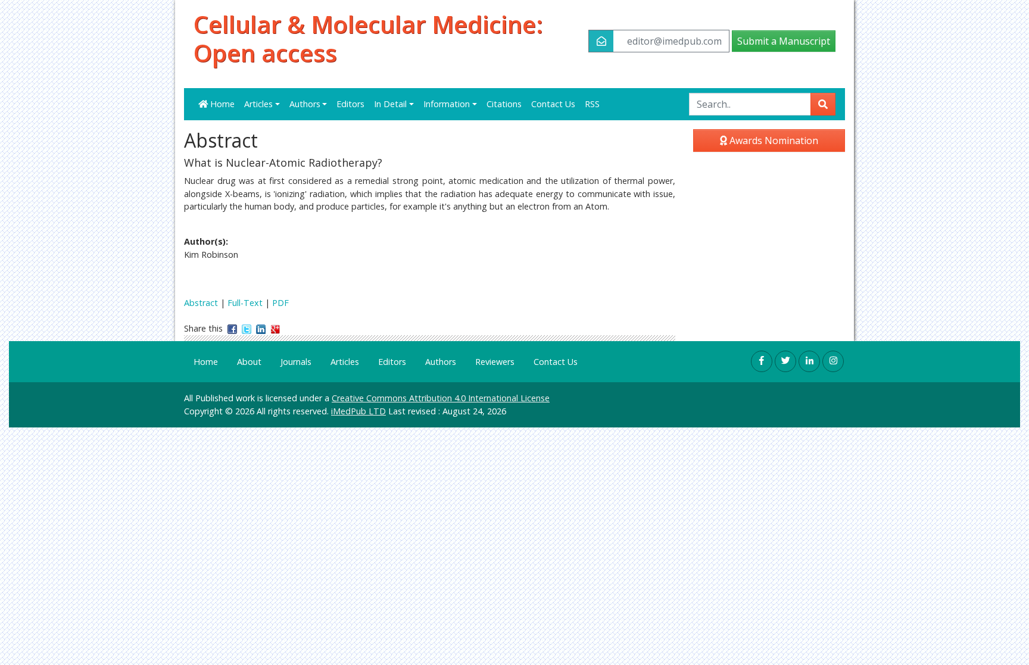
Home (221, 104)
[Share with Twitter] (246, 328)
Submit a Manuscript (783, 41)
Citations (504, 104)
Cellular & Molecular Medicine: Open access (368, 38)
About (249, 361)
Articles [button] (258, 104)
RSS (592, 104)
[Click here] (761, 361)
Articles (344, 361)
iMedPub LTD (358, 411)
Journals (295, 361)
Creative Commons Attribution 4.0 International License (441, 398)
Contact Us (553, 104)
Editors (350, 104)
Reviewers (494, 361)
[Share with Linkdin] (261, 328)
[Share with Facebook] (232, 328)
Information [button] (446, 104)
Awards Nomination (772, 140)
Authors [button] (304, 104)
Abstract (201, 302)
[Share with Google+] (275, 328)
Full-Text (245, 302)
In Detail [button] (390, 104)
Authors (440, 361)
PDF (280, 302)
